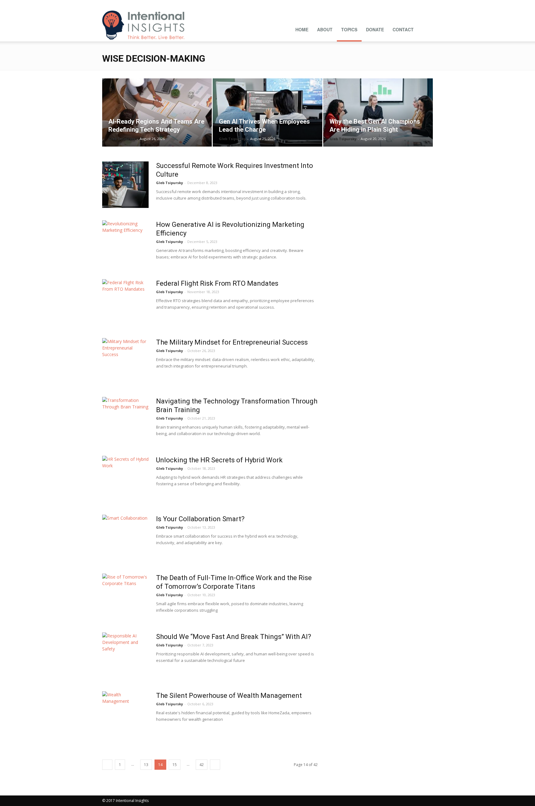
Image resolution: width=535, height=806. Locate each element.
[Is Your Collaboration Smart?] (125, 538)
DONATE (375, 29)
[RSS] (397, 4)
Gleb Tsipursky (121, 138)
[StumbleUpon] (407, 4)
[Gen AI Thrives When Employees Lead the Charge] (267, 112)
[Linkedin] (377, 4)
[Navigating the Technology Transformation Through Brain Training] (125, 420)
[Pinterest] (387, 4)
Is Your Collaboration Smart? (200, 519)
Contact (403, 29)
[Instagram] (367, 4)
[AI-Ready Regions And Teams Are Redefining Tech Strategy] (157, 112)
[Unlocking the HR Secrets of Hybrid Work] (125, 479)
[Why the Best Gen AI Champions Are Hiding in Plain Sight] (378, 112)
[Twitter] (418, 4)
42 (201, 764)
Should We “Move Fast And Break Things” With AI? (233, 637)
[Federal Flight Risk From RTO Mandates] (125, 302)
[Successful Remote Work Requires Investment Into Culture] (125, 184)
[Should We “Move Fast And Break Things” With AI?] (125, 655)
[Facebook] (356, 4)
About (325, 29)
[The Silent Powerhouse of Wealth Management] (125, 714)
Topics (349, 29)
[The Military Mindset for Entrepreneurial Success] (125, 361)
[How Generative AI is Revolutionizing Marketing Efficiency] (125, 243)
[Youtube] (428, 4)
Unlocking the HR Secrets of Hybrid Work (219, 460)
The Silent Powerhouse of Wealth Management (229, 695)
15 (174, 764)
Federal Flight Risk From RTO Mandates (217, 283)
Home (301, 29)
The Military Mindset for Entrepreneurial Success (232, 342)
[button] (425, 28)
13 (146, 764)
